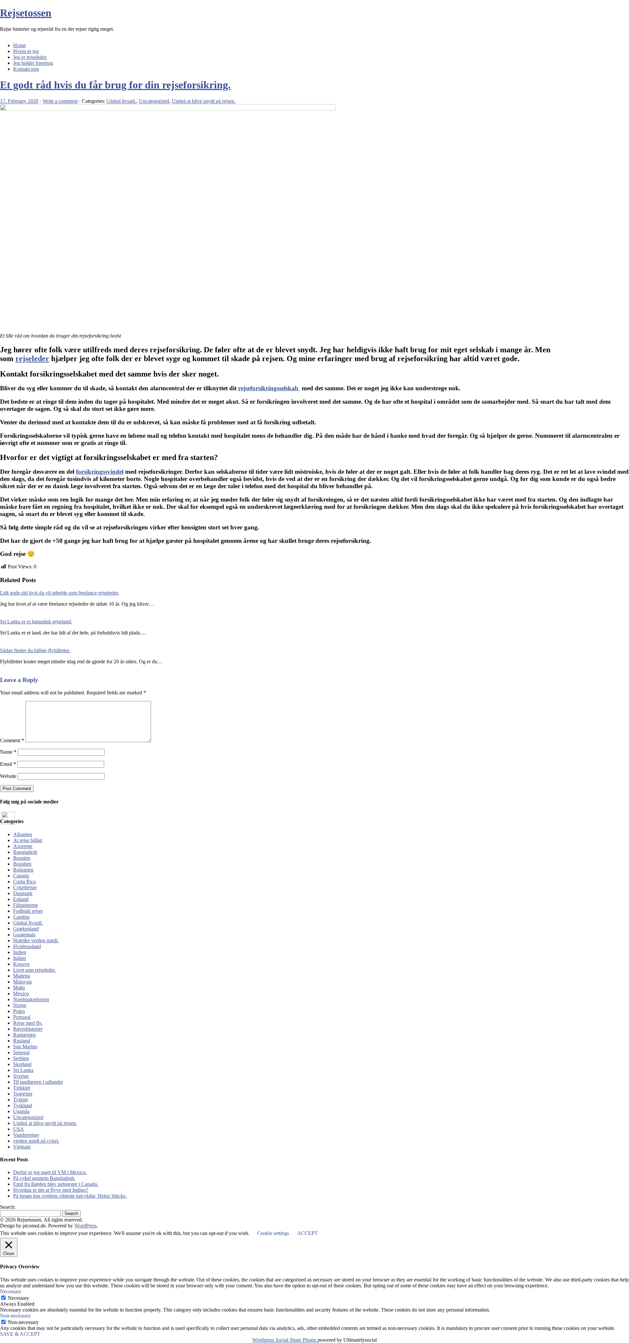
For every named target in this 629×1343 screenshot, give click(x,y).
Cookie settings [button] (273, 1233)
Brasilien (22, 864)
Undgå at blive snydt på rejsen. (204, 101)
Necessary (18, 1298)
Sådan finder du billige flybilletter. (35, 650)
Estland (21, 899)
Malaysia (22, 981)
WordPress (85, 1225)
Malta (19, 987)
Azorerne (22, 846)
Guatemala (24, 934)
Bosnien (21, 858)
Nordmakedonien (31, 999)
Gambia (21, 917)
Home (19, 45)
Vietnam (21, 1147)
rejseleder (32, 358)
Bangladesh (25, 852)
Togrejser (22, 1093)
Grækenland (26, 928)
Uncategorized (154, 101)
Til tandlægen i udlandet (38, 1082)
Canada (21, 875)
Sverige (21, 1076)
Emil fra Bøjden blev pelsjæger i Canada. (55, 1184)
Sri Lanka (23, 1070)
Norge (19, 1005)
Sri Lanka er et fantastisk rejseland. (36, 621)
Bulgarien (23, 870)
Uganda (21, 1111)
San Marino (25, 1046)
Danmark (22, 893)
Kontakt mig (26, 69)
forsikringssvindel (100, 471)
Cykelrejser (25, 887)
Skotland (22, 1064)
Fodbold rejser (28, 911)
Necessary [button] (10, 1291)
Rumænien (24, 1035)
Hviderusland (27, 946)
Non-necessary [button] (15, 1315)
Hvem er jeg (26, 51)
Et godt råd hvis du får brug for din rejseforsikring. (115, 85)
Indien (19, 952)
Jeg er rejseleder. (30, 57)
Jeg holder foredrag (33, 63)
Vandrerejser (26, 1135)
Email (8, 764)
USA (18, 1129)
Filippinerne (25, 905)
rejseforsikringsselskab (269, 388)
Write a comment (60, 101)
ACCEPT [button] (307, 1233)
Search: (7, 1207)
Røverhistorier (28, 1029)
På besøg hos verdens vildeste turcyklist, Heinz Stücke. (70, 1196)
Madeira (21, 976)
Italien (19, 958)
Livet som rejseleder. (34, 970)
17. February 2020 (19, 101)
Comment (12, 740)
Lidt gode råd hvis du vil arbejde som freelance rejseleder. (59, 593)
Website (8, 776)
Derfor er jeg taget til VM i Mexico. (50, 1172)
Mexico (21, 993)
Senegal (21, 1052)
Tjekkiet (21, 1088)
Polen (19, 1011)
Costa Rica (24, 881)
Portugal (21, 1017)
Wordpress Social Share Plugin (284, 1340)
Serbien (21, 1058)
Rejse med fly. (28, 1023)
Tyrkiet (20, 1099)
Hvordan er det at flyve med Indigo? (50, 1190)
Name (8, 752)
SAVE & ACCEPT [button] (20, 1334)
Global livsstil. (121, 101)
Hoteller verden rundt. (36, 940)
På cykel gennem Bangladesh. (44, 1178)
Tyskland (22, 1105)
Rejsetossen (25, 13)
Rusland (21, 1040)
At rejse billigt (27, 840)
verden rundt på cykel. (36, 1141)
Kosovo (21, 964)
